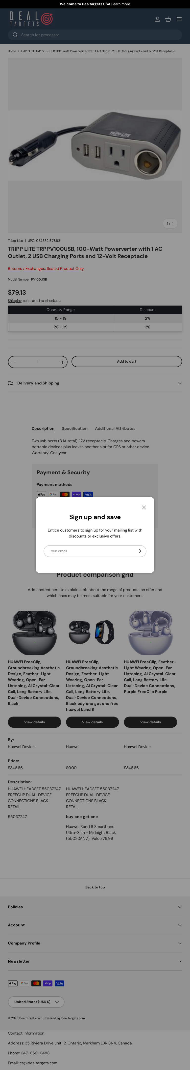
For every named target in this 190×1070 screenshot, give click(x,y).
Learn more (120, 4)
